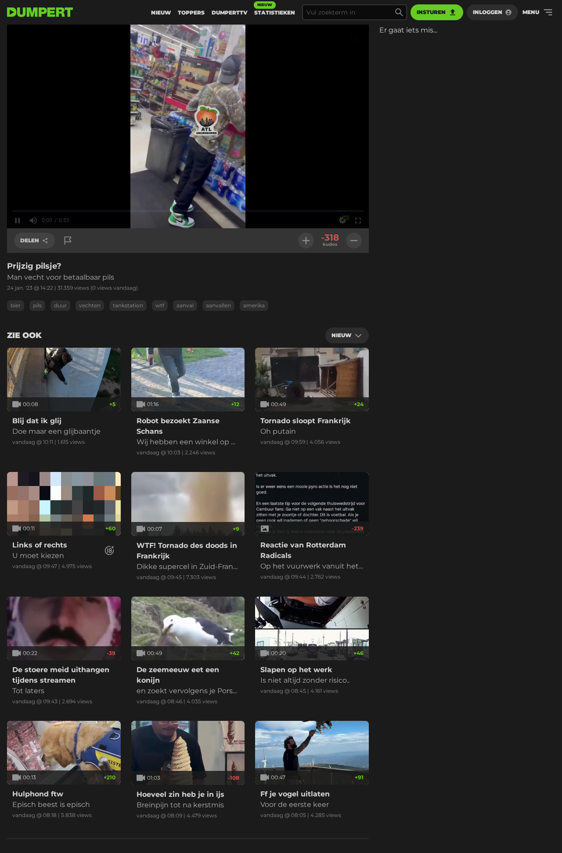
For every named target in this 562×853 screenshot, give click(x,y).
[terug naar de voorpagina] (40, 12)
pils (37, 305)
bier (16, 305)
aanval (185, 305)
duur (60, 305)
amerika (254, 305)
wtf (159, 305)
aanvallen (218, 305)
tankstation (128, 305)
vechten (90, 305)
